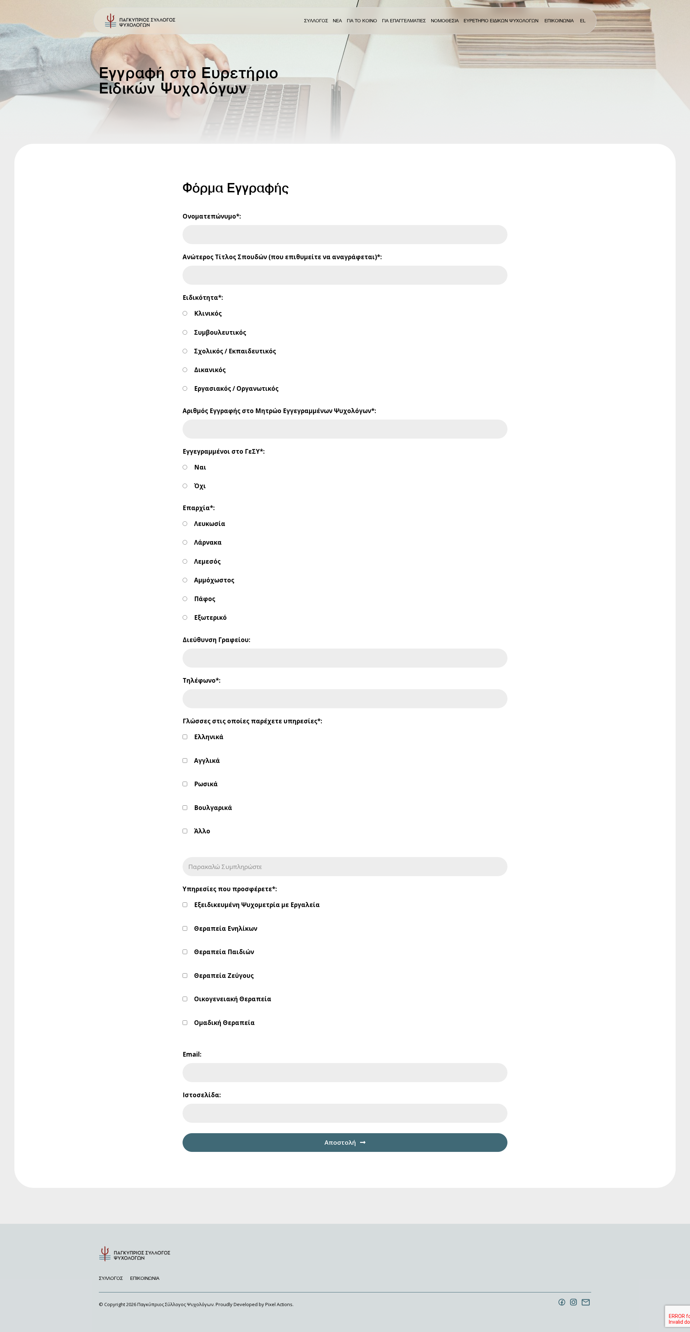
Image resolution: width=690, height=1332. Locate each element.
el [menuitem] (582, 20)
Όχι (199, 486)
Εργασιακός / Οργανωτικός (236, 388)
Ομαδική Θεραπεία (224, 1023)
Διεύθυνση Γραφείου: (216, 640)
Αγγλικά (206, 760)
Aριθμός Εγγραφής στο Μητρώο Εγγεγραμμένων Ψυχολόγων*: (279, 411)
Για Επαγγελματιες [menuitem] (404, 20)
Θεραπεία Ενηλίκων (225, 928)
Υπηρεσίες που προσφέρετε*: (230, 889)
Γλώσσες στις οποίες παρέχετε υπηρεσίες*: (252, 721)
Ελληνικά (208, 737)
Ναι (199, 467)
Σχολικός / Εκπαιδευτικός (234, 351)
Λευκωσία (209, 523)
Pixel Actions (279, 1304)
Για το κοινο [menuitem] (362, 20)
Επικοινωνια (144, 1278)
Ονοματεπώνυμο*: (212, 216)
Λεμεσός (207, 561)
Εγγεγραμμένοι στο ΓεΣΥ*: (224, 451)
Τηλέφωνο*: (202, 680)
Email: (192, 1054)
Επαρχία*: (199, 508)
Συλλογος (111, 1278)
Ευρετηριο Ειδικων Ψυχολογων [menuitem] (501, 20)
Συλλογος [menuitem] (316, 20)
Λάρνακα (207, 542)
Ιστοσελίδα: (202, 1095)
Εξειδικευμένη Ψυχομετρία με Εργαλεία (256, 905)
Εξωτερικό (210, 617)
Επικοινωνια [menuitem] (559, 20)
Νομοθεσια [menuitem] (445, 20)
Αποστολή (340, 1142)
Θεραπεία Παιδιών (223, 952)
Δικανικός (209, 370)
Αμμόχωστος (213, 580)
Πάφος (204, 599)
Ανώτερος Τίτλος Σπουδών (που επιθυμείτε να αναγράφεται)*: (282, 257)
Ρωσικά (205, 784)
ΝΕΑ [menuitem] (337, 20)
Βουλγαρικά (212, 808)
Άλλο (201, 831)
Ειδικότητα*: (203, 297)
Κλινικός (207, 313)
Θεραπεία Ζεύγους (223, 975)
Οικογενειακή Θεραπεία (232, 999)
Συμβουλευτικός (219, 332)
